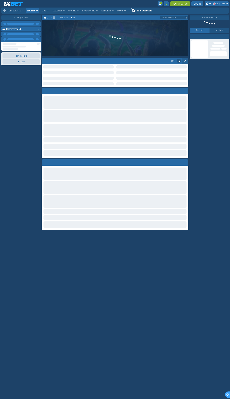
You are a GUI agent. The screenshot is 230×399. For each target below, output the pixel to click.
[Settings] (208, 3)
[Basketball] (51, 17)
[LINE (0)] (45, 17)
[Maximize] (38, 23)
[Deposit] (166, 3)
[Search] (186, 17)
